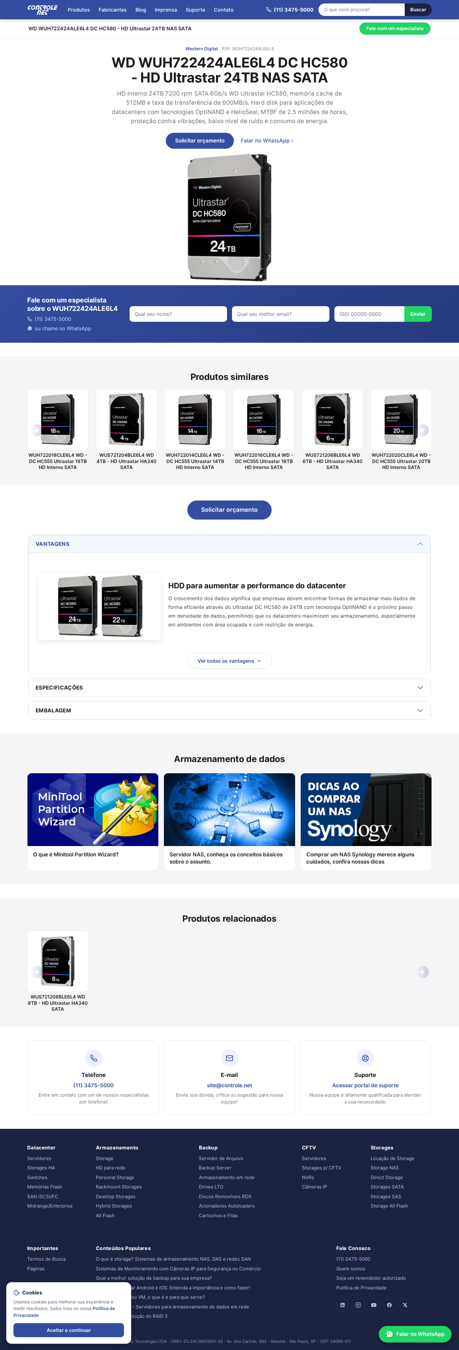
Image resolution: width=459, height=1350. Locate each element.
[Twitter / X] (405, 1305)
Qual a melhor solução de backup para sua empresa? (154, 1278)
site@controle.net (229, 1085)
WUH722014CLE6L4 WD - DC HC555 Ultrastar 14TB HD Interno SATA (195, 461)
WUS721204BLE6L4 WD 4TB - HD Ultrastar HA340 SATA (126, 461)
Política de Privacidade (361, 1288)
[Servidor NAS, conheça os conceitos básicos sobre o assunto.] (229, 809)
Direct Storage (387, 1177)
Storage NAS (385, 1168)
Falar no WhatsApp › (267, 140)
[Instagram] (358, 1305)
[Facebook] (389, 1305)
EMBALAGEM (53, 710)
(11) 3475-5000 (93, 1085)
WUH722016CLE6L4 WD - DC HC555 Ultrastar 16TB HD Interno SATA (263, 461)
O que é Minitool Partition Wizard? (76, 854)
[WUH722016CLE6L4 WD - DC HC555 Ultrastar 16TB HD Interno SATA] (263, 419)
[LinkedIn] (342, 1305)
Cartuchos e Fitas (218, 1215)
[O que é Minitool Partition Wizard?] (92, 809)
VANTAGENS (52, 544)
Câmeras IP (314, 1187)
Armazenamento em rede (227, 1177)
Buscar (418, 9)
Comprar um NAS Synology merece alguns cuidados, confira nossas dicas (360, 858)
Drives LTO (211, 1187)
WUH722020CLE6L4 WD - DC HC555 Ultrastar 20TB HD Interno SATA (401, 461)
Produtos (79, 10)
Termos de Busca (46, 1259)
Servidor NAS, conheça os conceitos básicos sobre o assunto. (226, 858)
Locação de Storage (392, 1158)
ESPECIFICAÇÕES (59, 688)
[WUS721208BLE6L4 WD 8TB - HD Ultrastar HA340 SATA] (57, 961)
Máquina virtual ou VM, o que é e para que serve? (150, 1297)
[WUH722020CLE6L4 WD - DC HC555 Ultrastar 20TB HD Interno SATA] (401, 419)
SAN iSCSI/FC (42, 1196)
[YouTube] (374, 1305)
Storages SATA (387, 1187)
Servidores (39, 1158)
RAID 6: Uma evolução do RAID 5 (132, 1316)
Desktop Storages (116, 1196)
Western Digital (201, 48)
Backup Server (215, 1168)
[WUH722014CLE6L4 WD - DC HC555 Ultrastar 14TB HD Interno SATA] (195, 419)
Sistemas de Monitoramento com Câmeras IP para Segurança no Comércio (178, 1269)
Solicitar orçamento (200, 140)
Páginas (36, 1269)
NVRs (308, 1177)
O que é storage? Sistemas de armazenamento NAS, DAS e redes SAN (173, 1259)
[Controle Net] (42, 9)
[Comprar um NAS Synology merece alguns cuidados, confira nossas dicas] (366, 809)
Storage (104, 1158)
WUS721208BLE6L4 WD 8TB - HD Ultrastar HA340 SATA (58, 1003)
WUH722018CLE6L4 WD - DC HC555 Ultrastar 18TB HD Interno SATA (57, 461)
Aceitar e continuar (69, 1330)
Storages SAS (386, 1196)
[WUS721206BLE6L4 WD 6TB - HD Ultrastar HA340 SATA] (332, 419)
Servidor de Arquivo (221, 1158)
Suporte (195, 10)
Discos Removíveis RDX (225, 1196)
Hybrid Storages (114, 1206)
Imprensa (166, 10)
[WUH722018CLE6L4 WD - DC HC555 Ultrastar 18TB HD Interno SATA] (57, 419)
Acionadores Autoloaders (227, 1206)
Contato (224, 10)
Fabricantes (113, 10)
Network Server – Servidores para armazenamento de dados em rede (172, 1307)
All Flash (105, 1215)
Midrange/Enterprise (50, 1206)
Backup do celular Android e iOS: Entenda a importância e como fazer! (173, 1288)
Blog (141, 10)
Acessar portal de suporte (365, 1085)
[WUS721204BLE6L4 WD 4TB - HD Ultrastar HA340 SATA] (126, 419)
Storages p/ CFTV (321, 1168)
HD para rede (110, 1168)
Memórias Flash (44, 1187)
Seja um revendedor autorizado (371, 1278)
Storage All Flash (389, 1206)
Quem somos (350, 1269)
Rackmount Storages (119, 1187)
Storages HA (41, 1168)
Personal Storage (115, 1177)
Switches (37, 1177)
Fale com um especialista (395, 28)
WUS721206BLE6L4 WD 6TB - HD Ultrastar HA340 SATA (333, 461)
